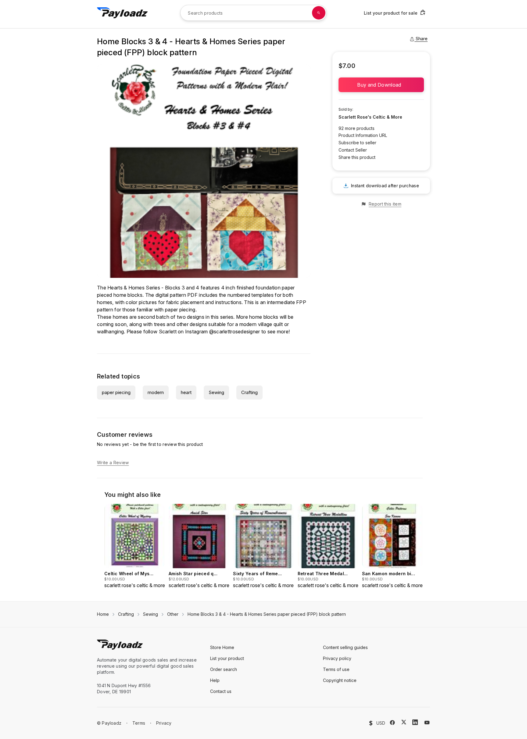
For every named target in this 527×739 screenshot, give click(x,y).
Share (422, 38)
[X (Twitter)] (403, 722)
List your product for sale (391, 13)
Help (215, 680)
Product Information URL (363, 135)
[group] (134, 546)
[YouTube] (427, 722)
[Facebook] (392, 722)
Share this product (357, 157)
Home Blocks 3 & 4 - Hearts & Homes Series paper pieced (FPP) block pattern (267, 614)
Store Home (222, 647)
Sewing (216, 392)
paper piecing (116, 392)
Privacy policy (337, 658)
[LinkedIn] (415, 722)
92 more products (357, 128)
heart (186, 392)
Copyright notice (340, 680)
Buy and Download (381, 85)
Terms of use (336, 669)
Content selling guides (345, 647)
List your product (227, 658)
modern (156, 392)
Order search (223, 669)
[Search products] (318, 13)
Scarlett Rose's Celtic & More (370, 117)
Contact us (220, 691)
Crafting (249, 392)
